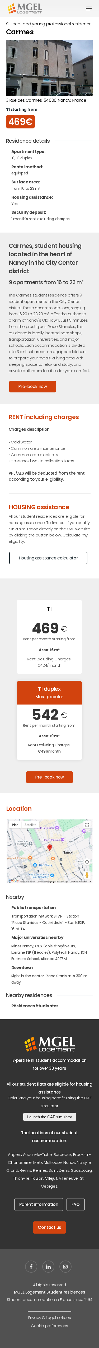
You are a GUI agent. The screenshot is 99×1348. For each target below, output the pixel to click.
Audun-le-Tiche (37, 1154)
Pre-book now (32, 386)
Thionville (21, 1178)
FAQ (76, 1204)
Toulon (37, 1178)
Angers (14, 1154)
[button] (89, 8)
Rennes (40, 1170)
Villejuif (51, 1178)
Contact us (49, 1227)
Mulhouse (53, 1162)
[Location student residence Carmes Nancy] (49, 851)
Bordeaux (62, 1154)
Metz (37, 1162)
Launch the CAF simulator (49, 1117)
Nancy (69, 1162)
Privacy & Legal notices (49, 1317)
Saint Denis (59, 1170)
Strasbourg (81, 1170)
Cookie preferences (49, 1325)
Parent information (38, 1204)
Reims (25, 1170)
